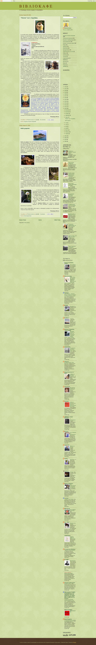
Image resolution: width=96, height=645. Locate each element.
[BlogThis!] (49, 119)
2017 (65, 95)
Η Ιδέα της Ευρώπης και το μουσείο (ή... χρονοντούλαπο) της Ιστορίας (73, 404)
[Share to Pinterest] (53, 119)
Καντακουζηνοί (73, 560)
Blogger (74, 642)
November (67, 111)
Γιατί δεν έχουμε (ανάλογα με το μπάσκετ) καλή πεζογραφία (71, 175)
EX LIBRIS (66, 559)
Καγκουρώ (66, 401)
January (67, 133)
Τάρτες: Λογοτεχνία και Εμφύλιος (72, 247)
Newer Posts (22, 220)
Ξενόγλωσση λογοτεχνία (67, 38)
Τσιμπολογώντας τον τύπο (68, 51)
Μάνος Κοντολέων (68, 276)
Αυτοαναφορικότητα (27, 215)
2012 (65, 104)
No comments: (43, 119)
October (67, 113)
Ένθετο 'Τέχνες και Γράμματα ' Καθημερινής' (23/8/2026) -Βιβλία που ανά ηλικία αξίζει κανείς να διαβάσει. (70, 280)
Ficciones (66, 498)
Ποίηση (64, 44)
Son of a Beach (73, 264)
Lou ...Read (66, 522)
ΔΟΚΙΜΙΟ (65, 66)
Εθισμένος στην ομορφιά (73, 524)
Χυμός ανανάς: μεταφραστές (71, 163)
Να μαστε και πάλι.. (67, 583)
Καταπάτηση (72, 459)
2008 (65, 137)
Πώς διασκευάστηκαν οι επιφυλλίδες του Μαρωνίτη (73, 486)
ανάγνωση (66, 361)
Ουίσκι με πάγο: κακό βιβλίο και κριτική (72, 236)
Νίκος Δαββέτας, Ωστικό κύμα (73, 510)
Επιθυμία (72, 472)
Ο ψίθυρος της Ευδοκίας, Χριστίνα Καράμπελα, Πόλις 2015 (69, 600)
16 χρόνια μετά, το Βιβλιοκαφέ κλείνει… (72, 214)
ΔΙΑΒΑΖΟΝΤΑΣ (67, 347)
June (66, 124)
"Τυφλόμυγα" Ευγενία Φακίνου (69, 550)
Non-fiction (65, 61)
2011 (65, 106)
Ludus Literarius (67, 572)
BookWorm (66, 317)
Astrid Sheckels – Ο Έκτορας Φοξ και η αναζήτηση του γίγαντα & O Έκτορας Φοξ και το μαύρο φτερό (70, 295)
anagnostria (66, 445)
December (67, 109)
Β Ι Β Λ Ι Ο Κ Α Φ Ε (35, 6)
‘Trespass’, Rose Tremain (69, 499)
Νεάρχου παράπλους (68, 483)
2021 (65, 88)
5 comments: (42, 214)
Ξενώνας (64, 56)
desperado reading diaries (69, 582)
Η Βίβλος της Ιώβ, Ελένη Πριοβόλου (72, 375)
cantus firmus (67, 386)
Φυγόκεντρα (65, 48)
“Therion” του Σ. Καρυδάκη (29, 18)
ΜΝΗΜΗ (64, 59)
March (66, 130)
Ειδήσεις (64, 53)
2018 (65, 94)
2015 (65, 99)
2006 (65, 141)
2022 (65, 86)
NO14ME (66, 305)
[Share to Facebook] (52, 119)
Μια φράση (72, 306)
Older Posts (57, 220)
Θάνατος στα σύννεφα (72, 447)
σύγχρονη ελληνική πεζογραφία (30, 121)
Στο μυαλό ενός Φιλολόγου (69, 549)
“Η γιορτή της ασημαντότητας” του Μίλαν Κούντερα (72, 225)
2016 (65, 97)
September (67, 115)
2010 (65, 108)
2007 (65, 139)
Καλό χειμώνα (25, 128)
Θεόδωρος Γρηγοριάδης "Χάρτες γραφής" (69, 330)
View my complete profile (68, 29)
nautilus (66, 458)
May (66, 126)
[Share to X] (50, 119)
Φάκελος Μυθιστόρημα (68, 573)
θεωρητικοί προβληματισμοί (68, 39)
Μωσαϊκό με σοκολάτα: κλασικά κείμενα (72, 152)
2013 (65, 103)
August (66, 117)
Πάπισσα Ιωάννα (67, 28)
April (66, 128)
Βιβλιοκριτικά (67, 508)
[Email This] (48, 119)
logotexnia (66, 471)
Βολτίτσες (66, 431)
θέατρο (64, 63)
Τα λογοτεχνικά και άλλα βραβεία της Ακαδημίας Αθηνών (70, 621)
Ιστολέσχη (65, 54)
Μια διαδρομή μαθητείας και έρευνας (72, 388)
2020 (65, 90)
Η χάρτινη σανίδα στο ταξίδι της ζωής (72, 537)
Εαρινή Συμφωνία (68, 619)
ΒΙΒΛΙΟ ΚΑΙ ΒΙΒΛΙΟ (68, 609)
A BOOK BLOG (67, 535)
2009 (65, 135)
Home (40, 220)
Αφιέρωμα (65, 46)
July (66, 122)
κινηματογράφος (66, 58)
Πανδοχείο (66, 292)
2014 (65, 101)
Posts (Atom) (27, 222)
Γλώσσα (64, 64)
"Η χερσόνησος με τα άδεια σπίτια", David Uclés (72, 350)
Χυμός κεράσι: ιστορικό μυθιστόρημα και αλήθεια (72, 184)
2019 (65, 92)
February (67, 131)
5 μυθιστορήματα (73, 419)
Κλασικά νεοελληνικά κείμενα (68, 43)
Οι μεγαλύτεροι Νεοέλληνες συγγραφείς (71, 194)
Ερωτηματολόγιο (66, 49)
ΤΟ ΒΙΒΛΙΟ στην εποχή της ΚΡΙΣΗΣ (71, 205)
